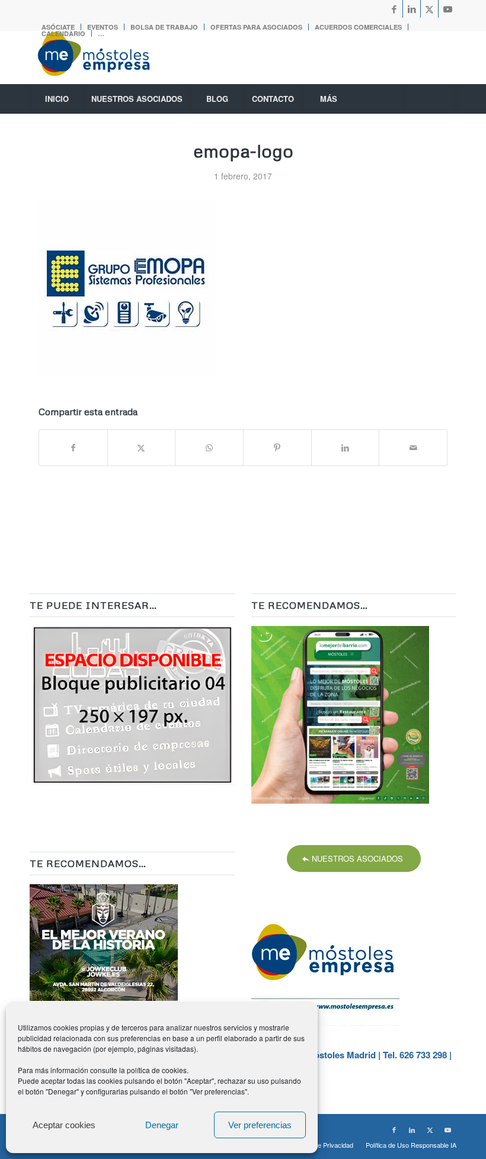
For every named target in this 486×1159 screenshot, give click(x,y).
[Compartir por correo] (413, 447)
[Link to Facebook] (393, 9)
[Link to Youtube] (447, 9)
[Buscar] (429, 99)
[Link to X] (429, 9)
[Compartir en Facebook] (73, 447)
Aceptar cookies (64, 1125)
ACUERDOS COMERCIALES (358, 27)
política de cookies (157, 1070)
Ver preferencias (260, 1125)
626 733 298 (423, 1054)
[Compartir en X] (141, 447)
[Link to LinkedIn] (411, 9)
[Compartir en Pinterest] (277, 447)
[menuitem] (164, 27)
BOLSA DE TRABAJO (164, 27)
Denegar (161, 1125)
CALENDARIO (63, 33)
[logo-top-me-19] (104, 57)
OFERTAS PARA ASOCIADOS (256, 27)
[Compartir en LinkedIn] (345, 447)
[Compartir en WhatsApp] (209, 447)
